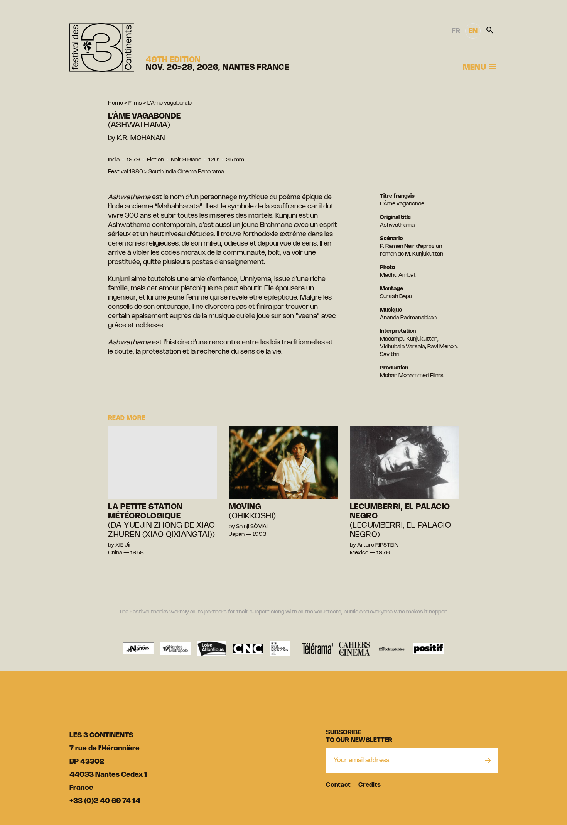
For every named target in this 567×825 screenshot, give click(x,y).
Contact (338, 785)
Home (115, 103)
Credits (369, 785)
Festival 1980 (125, 171)
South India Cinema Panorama (186, 171)
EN (473, 31)
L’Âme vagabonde (169, 103)
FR (456, 31)
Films (135, 103)
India (114, 160)
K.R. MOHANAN (141, 138)
